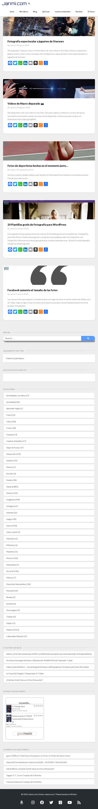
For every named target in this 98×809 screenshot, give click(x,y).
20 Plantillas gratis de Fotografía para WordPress (37, 224)
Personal (10, 590)
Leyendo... (25, 702)
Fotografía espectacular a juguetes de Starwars (36, 41)
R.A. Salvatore (12, 724)
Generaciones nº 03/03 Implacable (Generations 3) (22, 719)
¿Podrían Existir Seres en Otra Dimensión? (24, 680)
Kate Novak (17, 709)
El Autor (91, 11)
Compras (10, 434)
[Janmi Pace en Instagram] (33, 801)
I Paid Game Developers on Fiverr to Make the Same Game (44, 755)
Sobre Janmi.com (46, 794)
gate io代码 (11, 755)
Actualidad (11, 402)
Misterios (10, 545)
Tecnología (11, 610)
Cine (8, 415)
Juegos (9, 519)
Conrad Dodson (13, 782)
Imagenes (10, 499)
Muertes (10, 551)
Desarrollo (11, 454)
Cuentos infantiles (63, 11)
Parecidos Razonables (16, 584)
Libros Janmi (11, 532)
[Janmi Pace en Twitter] (51, 801)
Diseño (9, 460)
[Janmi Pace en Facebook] (42, 801)
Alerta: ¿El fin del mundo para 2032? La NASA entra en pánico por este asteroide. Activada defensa (49, 654)
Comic (9, 428)
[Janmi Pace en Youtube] (69, 801)
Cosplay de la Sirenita (32, 775)
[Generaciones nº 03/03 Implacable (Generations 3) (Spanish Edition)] (8, 719)
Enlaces (9, 467)
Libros (9, 525)
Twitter (9, 616)
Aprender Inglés (13, 408)
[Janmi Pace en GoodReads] (60, 801)
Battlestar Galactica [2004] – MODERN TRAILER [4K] (43, 762)
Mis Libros (23, 11)
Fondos (9, 480)
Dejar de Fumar (13, 447)
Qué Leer (46, 11)
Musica (9, 558)
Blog (35, 11)
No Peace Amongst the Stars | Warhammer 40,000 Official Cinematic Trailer (39, 660)
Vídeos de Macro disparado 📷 (26, 103)
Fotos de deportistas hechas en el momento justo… (38, 165)
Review (9, 597)
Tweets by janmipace (15, 358)
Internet (9, 512)
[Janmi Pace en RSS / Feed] (79, 801)
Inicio (12, 11)
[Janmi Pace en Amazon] (21, 801)
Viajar (8, 623)
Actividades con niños (15, 395)
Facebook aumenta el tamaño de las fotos (33, 290)
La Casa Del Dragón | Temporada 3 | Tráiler (25, 673)
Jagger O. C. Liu (13, 775)
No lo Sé (10, 571)
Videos (9, 629)
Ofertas (9, 577)
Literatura (10, 538)
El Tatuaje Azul (18, 706)
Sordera (9, 603)
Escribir (9, 473)
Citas (8, 421)
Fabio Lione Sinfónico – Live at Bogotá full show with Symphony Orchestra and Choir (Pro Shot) (47, 667)
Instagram (10, 506)
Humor (9, 493)
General (9, 486)
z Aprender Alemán (14, 636)
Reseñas (79, 11)
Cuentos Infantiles (14, 441)
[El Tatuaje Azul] (8, 710)
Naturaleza (11, 564)
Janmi (12, 45)
